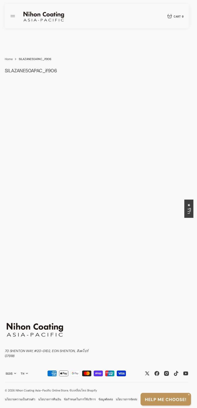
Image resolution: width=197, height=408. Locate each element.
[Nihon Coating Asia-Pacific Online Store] (43, 16)
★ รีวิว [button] (188, 208)
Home (8, 59)
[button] (13, 16)
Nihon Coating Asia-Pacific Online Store (42, 390)
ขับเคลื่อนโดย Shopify (83, 390)
